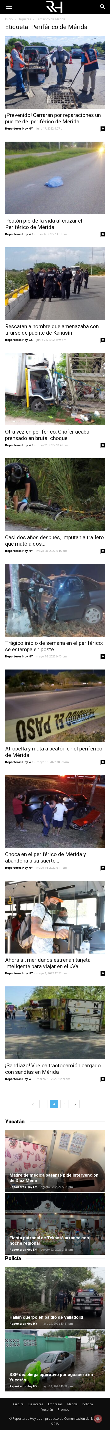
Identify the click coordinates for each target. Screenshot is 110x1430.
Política (87, 1404)
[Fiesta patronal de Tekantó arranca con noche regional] (55, 1224)
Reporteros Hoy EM (23, 1187)
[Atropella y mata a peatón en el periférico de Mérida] (55, 706)
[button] (103, 7)
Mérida (72, 1404)
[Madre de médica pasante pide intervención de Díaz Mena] (55, 1161)
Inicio (9, 19)
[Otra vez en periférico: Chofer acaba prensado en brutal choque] (55, 389)
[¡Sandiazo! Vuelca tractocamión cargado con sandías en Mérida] (55, 1022)
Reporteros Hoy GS (19, 340)
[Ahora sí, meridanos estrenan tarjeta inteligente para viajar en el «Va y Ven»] (55, 917)
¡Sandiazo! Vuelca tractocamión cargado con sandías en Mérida (53, 1068)
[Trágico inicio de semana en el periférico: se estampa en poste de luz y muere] (55, 600)
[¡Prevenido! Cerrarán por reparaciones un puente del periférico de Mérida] (55, 72)
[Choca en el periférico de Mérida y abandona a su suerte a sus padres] (55, 811)
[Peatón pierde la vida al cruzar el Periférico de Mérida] (55, 178)
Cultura (18, 1404)
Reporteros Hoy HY (19, 128)
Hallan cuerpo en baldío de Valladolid (46, 1317)
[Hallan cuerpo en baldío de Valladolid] (55, 1298)
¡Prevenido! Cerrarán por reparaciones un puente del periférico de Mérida (53, 118)
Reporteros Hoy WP (19, 234)
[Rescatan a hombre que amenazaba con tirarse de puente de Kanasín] (55, 283)
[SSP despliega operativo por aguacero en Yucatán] (55, 1360)
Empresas (55, 1404)
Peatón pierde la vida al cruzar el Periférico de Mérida (43, 224)
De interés (35, 1404)
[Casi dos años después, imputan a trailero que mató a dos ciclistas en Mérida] (55, 494)
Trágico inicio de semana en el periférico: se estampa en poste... (54, 646)
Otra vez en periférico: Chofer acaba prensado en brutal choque (47, 435)
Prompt (63, 1409)
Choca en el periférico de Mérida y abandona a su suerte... (45, 857)
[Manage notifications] (98, 1419)
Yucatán (47, 1409)
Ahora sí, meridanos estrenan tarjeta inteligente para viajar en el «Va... (48, 963)
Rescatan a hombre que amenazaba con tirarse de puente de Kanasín (52, 329)
